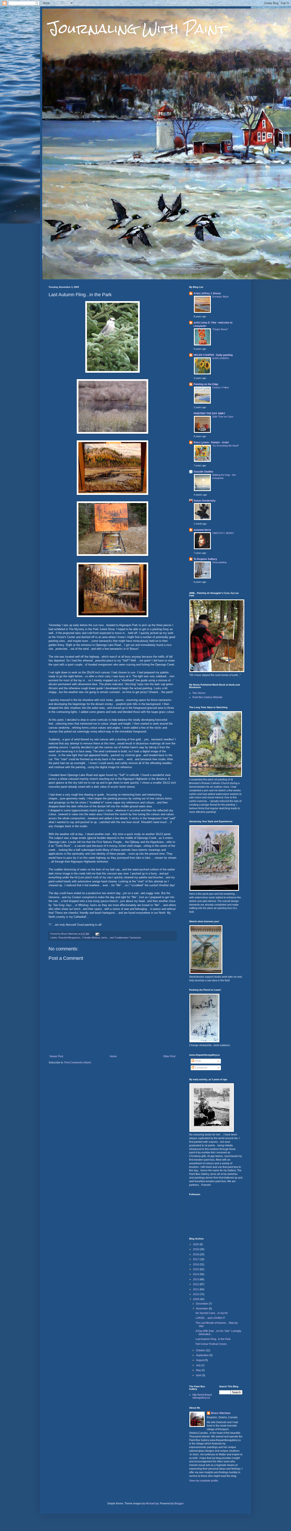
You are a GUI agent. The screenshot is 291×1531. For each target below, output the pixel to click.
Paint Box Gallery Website (207, 697)
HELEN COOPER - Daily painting (213, 355)
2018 (196, 1254)
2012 (196, 1284)
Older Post (169, 1056)
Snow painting (219, 562)
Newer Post (56, 1056)
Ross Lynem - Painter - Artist (211, 442)
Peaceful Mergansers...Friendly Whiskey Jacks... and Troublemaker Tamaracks (99, 937)
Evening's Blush (220, 296)
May (199, 1370)
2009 (196, 1299)
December (202, 1303)
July (198, 1365)
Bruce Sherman (220, 1413)
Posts (197, 1061)
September (202, 1355)
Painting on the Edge (206, 384)
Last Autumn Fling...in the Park (213, 1339)
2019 (196, 1249)
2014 (196, 1274)
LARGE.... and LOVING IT (210, 1317)
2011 (196, 1289)
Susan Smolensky (205, 500)
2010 (196, 1294)
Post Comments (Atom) (77, 1062)
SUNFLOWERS (220, 358)
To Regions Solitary (205, 559)
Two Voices (198, 693)
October (201, 1350)
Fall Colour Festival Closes (211, 1344)
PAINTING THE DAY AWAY (209, 413)
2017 (196, 1259)
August (200, 1360)
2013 (196, 1279)
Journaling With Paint (138, 28)
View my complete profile (203, 1480)
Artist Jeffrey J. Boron (207, 293)
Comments (200, 1067)
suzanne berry (202, 529)
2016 (196, 1264)
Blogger (178, 1503)
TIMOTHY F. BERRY (223, 533)
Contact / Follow (220, 387)
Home (113, 1056)
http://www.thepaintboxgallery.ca (202, 1396)
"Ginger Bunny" (220, 329)
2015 (196, 1269)
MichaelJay (152, 1503)
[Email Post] (97, 933)
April (199, 1375)
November (202, 1308)
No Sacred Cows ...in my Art (212, 1313)
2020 (196, 1244)
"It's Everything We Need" (225, 445)
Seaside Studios (203, 471)
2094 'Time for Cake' (222, 416)
